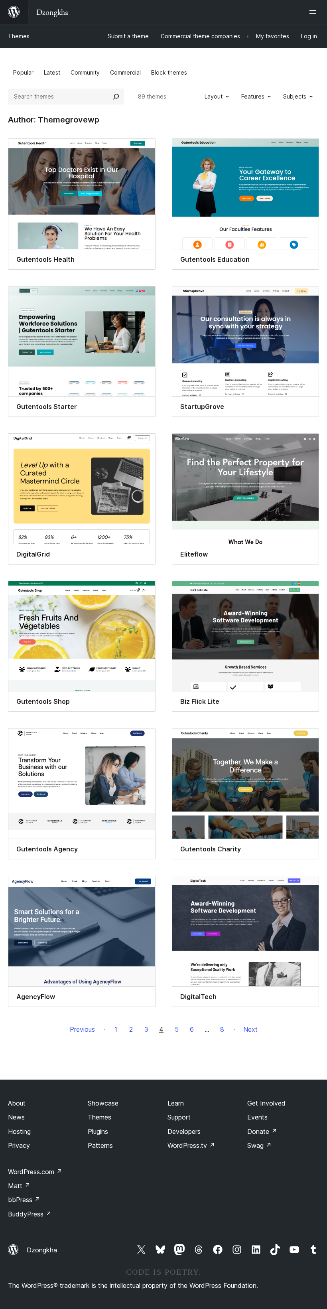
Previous (82, 1029)
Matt (19, 1186)
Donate (262, 1131)
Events (257, 1117)
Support (179, 1117)
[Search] (116, 97)
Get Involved (266, 1103)
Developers (184, 1131)
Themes (19, 36)
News (16, 1117)
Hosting (19, 1131)
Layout (214, 96)
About (17, 1103)
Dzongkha (42, 1250)
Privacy (19, 1145)
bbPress (24, 1200)
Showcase (103, 1103)
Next (250, 1029)
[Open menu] (314, 12)
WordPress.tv (191, 1145)
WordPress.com (35, 1172)
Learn (175, 1103)
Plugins (98, 1131)
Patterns (100, 1145)
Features (252, 96)
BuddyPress (29, 1214)
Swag (259, 1145)
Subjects (294, 96)
